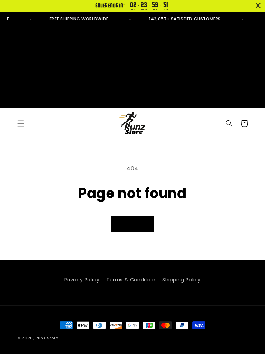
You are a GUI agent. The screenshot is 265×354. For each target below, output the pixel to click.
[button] (20, 123)
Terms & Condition (130, 279)
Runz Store (47, 338)
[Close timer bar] (258, 5)
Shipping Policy (181, 279)
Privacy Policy (81, 279)
